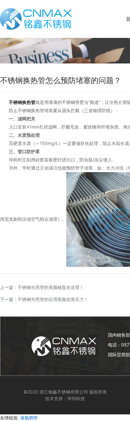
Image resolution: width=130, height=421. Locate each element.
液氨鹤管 (29, 417)
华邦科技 (76, 398)
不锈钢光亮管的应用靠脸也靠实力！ (53, 299)
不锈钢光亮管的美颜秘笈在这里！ (51, 287)
